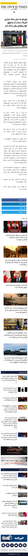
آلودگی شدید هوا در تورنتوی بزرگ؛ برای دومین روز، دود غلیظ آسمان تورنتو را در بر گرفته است (16, 262)
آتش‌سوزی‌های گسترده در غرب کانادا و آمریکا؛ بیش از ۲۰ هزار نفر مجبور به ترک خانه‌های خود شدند (16, 310)
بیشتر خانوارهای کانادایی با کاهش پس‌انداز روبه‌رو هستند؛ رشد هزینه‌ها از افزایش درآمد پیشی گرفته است (15, 335)
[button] (14, 12)
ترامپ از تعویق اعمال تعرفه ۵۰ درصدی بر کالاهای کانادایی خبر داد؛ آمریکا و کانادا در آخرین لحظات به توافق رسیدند (15, 360)
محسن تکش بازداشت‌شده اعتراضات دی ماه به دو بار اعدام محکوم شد (10, 390)
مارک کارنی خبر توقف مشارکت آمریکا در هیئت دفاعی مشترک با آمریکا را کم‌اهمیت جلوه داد (16, 237)
